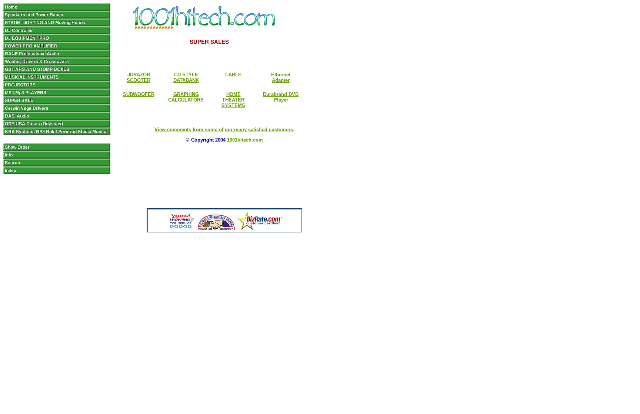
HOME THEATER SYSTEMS (233, 100)
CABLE (233, 74)
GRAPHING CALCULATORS (186, 97)
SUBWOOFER (138, 94)
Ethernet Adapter (280, 77)
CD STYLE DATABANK (186, 77)
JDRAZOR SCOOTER (138, 77)
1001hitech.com (245, 140)
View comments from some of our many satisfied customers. (224, 129)
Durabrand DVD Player (281, 97)
